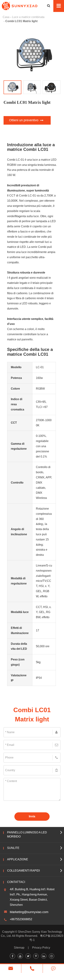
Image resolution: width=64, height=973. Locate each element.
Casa (6, 17)
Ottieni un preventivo (24, 120)
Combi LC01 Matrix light (21, 21)
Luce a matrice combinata (28, 17)
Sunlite (13, 847)
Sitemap (19, 947)
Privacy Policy (41, 947)
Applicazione (17, 859)
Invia (32, 816)
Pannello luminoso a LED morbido (27, 834)
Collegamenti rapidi (23, 870)
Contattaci (16, 881)
